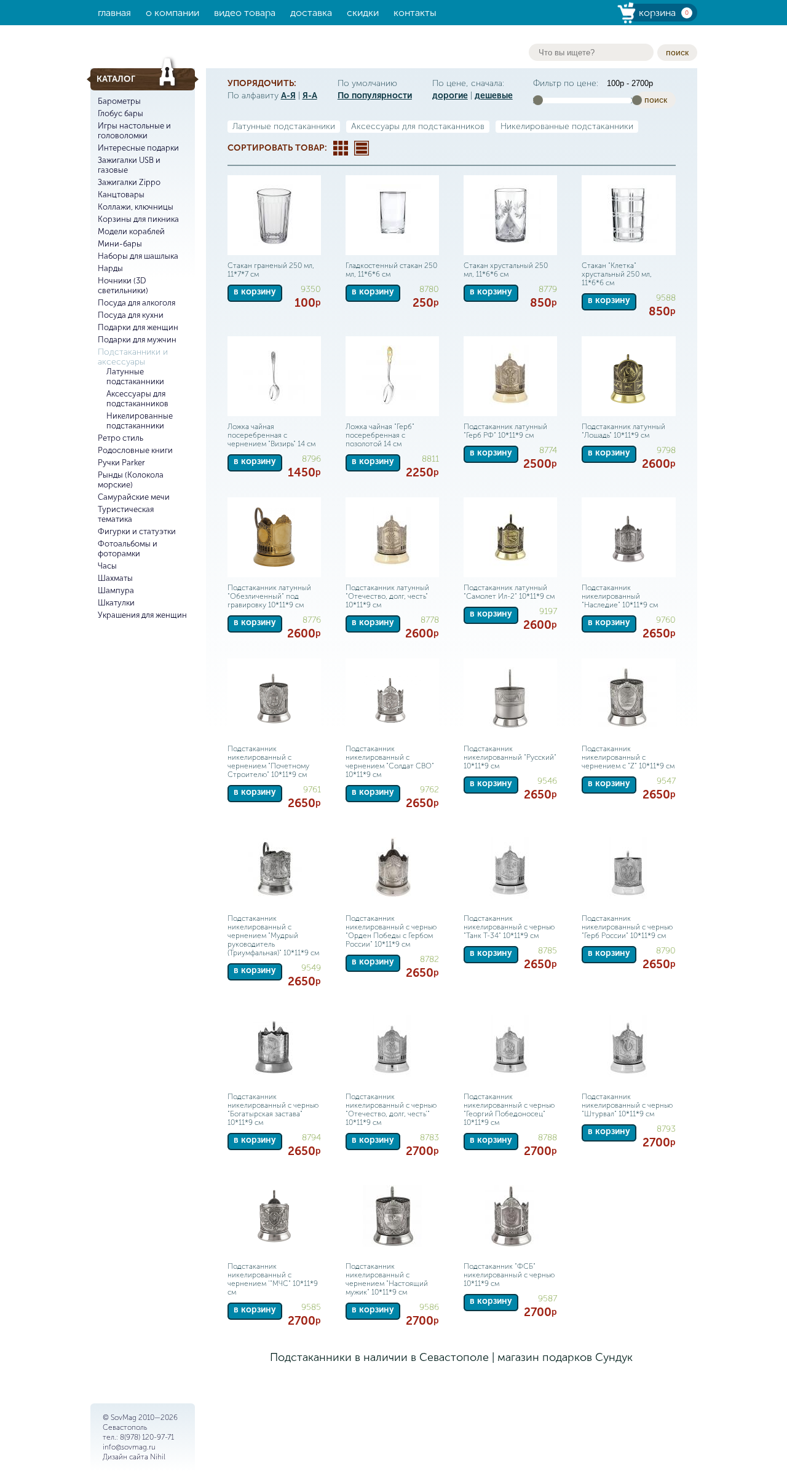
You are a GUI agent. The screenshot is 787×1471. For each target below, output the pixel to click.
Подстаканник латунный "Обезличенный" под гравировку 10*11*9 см (269, 596)
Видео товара (244, 12)
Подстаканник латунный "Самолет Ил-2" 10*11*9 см (509, 592)
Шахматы (115, 578)
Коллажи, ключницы (135, 206)
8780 (429, 289)
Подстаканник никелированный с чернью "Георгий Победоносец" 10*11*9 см (509, 1109)
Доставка (311, 12)
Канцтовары (121, 194)
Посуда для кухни (131, 315)
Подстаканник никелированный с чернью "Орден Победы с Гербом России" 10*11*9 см (391, 931)
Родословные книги (135, 450)
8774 (548, 450)
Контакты (415, 12)
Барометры (119, 101)
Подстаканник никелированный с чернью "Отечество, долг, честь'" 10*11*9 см (391, 1109)
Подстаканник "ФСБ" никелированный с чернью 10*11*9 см (509, 1275)
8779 (548, 289)
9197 (548, 611)
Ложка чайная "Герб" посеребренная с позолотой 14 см (380, 435)
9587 (547, 1298)
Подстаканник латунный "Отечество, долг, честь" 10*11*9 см (387, 596)
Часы (107, 565)
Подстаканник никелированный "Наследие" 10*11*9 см (620, 596)
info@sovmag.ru (129, 1447)
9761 (312, 789)
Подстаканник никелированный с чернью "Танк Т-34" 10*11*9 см (509, 927)
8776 (312, 620)
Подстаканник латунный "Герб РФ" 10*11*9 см (505, 431)
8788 (547, 1137)
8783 (429, 1137)
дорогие (450, 95)
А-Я (288, 95)
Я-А (310, 95)
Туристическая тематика (126, 514)
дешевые (494, 95)
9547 (666, 781)
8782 (429, 959)
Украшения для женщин (142, 615)
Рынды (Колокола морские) (131, 479)
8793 (666, 1129)
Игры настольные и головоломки (134, 130)
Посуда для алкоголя (136, 302)
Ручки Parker (121, 462)
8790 (666, 950)
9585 (311, 1307)
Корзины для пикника (138, 219)
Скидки (363, 12)
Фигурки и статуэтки (137, 531)
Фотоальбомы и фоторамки (127, 548)
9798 (666, 450)
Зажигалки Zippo (129, 182)
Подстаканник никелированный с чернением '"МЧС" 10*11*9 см (272, 1279)
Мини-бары (120, 243)
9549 (311, 968)
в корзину (255, 291)
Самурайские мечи (134, 497)
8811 (430, 459)
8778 (430, 620)
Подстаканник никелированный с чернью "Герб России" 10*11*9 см (627, 927)
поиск (677, 52)
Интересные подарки (138, 147)
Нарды (110, 268)
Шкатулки (116, 602)
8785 (547, 950)
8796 (311, 459)
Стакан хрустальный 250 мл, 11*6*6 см (506, 269)
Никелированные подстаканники (139, 420)
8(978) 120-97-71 (147, 1437)
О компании (172, 12)
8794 (311, 1137)
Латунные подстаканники (135, 376)
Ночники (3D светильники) (123, 285)
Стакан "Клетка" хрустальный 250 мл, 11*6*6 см (617, 274)
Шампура (116, 590)
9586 (429, 1307)
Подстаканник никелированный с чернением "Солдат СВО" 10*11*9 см (390, 761)
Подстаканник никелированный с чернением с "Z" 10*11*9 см (628, 757)
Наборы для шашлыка (138, 256)
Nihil (157, 1457)
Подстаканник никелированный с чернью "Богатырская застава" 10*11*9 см (272, 1109)
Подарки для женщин (138, 327)
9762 (429, 789)
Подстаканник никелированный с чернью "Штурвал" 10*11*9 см (627, 1105)
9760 (666, 620)
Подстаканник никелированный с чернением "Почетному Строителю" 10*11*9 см (268, 761)
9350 (311, 289)
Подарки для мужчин (137, 339)
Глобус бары (120, 113)
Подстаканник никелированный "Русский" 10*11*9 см (510, 757)
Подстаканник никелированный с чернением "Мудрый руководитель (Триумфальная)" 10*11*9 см (273, 935)
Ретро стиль (120, 438)
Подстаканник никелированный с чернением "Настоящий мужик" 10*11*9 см (387, 1279)
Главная (114, 12)
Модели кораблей (131, 231)
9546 (547, 781)
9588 (666, 298)
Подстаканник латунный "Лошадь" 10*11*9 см (623, 431)
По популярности (375, 95)
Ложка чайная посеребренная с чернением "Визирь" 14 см (271, 435)
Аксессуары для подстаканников (137, 398)
